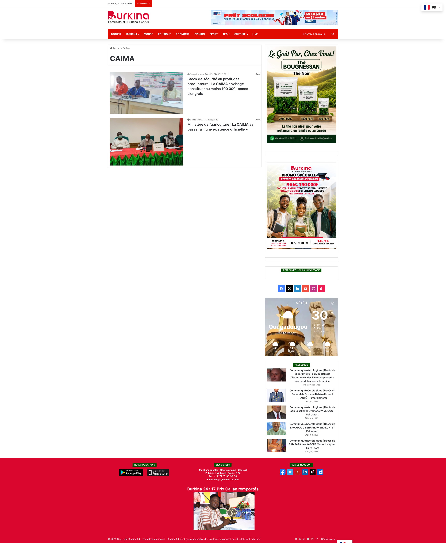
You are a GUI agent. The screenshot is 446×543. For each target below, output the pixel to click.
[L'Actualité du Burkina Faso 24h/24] (128, 17)
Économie (183, 34)
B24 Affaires (328, 539)
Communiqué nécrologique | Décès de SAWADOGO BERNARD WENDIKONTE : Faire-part (312, 427)
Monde (148, 34)
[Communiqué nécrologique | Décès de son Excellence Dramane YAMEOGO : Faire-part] (276, 412)
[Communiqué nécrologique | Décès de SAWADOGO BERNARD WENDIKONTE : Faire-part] (276, 428)
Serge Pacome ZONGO (201, 74)
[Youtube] (298, 474)
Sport (214, 34)
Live (255, 34)
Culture (240, 34)
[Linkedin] (305, 474)
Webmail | (222, 473)
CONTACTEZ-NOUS (314, 34)
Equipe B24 (233, 473)
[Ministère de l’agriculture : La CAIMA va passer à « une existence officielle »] (146, 142)
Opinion (199, 34)
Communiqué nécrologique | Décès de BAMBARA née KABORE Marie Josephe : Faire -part (312, 444)
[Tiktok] (313, 474)
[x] (290, 474)
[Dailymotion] (320, 474)
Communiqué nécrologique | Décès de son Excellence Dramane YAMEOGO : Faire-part (312, 411)
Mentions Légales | (209, 470)
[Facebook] (283, 474)
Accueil (115, 34)
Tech (226, 34)
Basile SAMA (196, 119)
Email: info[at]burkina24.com (223, 479)
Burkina (131, 34)
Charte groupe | (229, 470)
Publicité (210, 473)
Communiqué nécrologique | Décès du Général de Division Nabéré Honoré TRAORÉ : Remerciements (312, 394)
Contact (242, 470)
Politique (164, 34)
